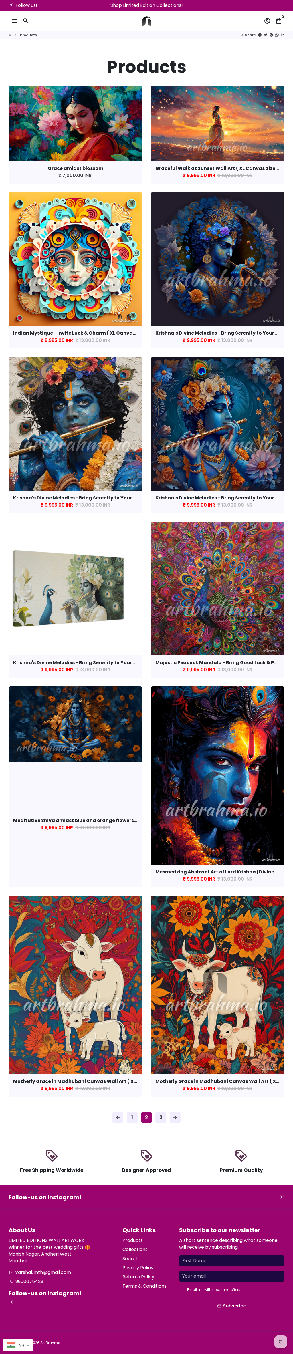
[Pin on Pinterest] (271, 35)
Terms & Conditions (144, 1286)
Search (130, 1258)
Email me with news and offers (213, 1289)
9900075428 (26, 1281)
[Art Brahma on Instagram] (11, 5)
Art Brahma (50, 1342)
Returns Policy (138, 1277)
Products (28, 35)
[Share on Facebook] (260, 35)
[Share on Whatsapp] (277, 35)
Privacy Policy (137, 1267)
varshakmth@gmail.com (40, 1272)
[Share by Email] (282, 35)
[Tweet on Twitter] (265, 35)
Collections (135, 1249)
